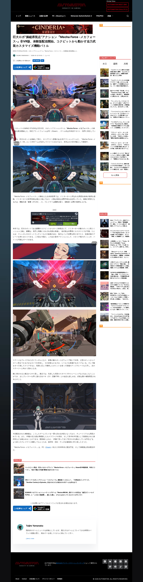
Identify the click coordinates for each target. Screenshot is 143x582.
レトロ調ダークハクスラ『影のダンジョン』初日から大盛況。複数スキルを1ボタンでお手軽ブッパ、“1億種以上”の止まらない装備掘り (120, 157)
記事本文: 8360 (30, 538)
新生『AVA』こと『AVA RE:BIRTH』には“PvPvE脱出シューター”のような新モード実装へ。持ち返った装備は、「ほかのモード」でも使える (120, 297)
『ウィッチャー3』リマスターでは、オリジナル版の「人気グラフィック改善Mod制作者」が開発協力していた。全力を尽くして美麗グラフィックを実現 (119, 104)
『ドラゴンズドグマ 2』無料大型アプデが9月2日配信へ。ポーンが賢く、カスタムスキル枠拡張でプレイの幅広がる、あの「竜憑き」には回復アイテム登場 (120, 167)
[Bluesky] (110, 561)
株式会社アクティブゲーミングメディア (70, 563)
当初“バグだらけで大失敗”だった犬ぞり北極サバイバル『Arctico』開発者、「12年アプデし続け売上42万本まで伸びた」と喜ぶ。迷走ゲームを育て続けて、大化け (120, 286)
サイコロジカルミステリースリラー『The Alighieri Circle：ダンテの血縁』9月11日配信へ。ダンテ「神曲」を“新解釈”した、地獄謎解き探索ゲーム (119, 234)
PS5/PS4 (99, 16)
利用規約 (59, 579)
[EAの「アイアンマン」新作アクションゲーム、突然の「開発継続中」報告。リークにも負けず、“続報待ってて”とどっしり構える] (104, 223)
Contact (24, 579)
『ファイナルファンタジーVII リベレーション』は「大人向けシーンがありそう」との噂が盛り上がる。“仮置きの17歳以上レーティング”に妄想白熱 (120, 115)
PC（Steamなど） (59, 16)
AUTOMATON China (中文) (118, 9)
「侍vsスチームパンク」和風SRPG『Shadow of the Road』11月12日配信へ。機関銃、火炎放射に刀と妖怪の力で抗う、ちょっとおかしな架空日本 (120, 255)
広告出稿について (34, 579)
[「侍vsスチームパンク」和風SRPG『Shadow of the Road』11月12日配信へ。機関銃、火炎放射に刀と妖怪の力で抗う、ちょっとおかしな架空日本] (104, 254)
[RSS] (125, 566)
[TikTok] (120, 566)
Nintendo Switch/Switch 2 (81, 16)
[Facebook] (115, 566)
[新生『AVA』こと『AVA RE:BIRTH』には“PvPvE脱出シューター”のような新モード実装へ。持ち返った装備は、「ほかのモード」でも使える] (104, 296)
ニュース (47, 55)
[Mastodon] (110, 566)
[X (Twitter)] (120, 561)
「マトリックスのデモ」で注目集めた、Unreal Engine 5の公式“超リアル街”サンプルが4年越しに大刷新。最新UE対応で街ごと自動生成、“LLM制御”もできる (120, 318)
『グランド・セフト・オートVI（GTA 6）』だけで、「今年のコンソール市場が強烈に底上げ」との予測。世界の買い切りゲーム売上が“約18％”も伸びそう (119, 146)
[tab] (104, 64)
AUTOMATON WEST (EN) (117, 5)
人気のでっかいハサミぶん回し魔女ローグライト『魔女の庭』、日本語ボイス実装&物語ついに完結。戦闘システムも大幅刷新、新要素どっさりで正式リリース (120, 265)
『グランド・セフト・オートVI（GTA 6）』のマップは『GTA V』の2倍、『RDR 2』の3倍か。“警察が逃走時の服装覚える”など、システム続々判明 (119, 136)
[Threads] (125, 561)
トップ (18, 16)
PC (42, 60)
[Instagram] (115, 561)
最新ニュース (30, 16)
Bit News (36, 60)
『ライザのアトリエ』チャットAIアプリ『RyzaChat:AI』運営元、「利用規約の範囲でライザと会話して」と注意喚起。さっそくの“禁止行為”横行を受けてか (120, 125)
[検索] (128, 16)
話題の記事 (43, 16)
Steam (48, 447)
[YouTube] (104, 561)
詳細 (109, 16)
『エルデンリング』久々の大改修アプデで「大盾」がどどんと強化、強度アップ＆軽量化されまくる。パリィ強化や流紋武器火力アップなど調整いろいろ (119, 84)
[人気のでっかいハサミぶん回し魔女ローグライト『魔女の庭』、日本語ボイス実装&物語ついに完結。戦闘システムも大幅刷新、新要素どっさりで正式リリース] (104, 265)
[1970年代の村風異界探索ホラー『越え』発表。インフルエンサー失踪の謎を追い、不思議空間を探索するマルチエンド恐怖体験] (104, 275)
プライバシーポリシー (48, 579)
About (17, 579)
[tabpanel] (115, 122)
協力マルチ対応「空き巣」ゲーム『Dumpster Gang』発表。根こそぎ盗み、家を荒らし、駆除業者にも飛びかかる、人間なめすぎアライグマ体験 (119, 94)
